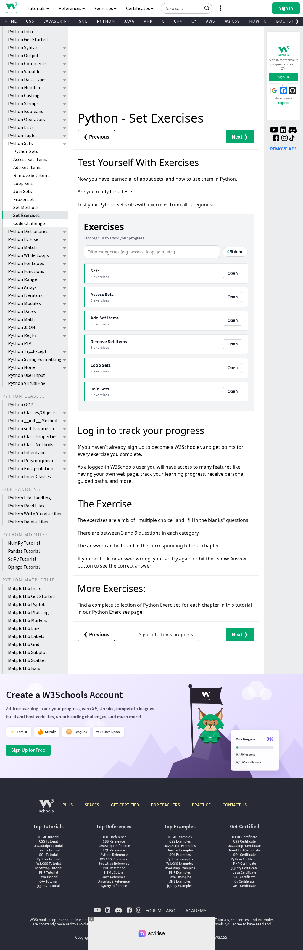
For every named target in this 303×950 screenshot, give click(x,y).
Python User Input (26, 375)
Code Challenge (29, 223)
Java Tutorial (48, 877)
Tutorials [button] (36, 8)
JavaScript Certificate (244, 845)
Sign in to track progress (166, 634)
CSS (30, 21)
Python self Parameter (31, 428)
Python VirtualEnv (26, 383)
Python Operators (26, 119)
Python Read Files (26, 506)
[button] (207, 8)
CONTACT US (235, 805)
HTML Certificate (244, 837)
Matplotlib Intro (25, 588)
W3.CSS (232, 21)
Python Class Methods (30, 444)
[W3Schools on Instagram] (284, 138)
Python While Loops (28, 255)
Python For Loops (26, 263)
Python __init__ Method (32, 420)
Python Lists (21, 127)
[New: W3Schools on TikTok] (292, 138)
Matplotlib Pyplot (26, 604)
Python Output (23, 55)
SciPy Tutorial (22, 559)
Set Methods (26, 207)
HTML (10, 21)
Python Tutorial (48, 859)
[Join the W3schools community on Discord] (292, 130)
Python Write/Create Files (34, 514)
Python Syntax (23, 47)
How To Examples (180, 850)
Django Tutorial (24, 567)
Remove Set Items (32, 175)
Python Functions (26, 271)
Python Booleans (25, 111)
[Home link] (11, 8)
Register (283, 103)
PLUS (67, 805)
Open (233, 273)
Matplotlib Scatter (27, 660)
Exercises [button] (104, 8)
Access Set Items (30, 159)
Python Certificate (244, 859)
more (125, 481)
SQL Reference (114, 850)
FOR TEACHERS (165, 805)
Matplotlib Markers (27, 620)
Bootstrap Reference (113, 863)
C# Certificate (244, 881)
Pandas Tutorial (24, 551)
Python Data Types (27, 79)
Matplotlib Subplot (27, 652)
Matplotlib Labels (26, 636)
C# (194, 21)
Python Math (21, 319)
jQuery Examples (179, 885)
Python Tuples (23, 135)
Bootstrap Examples (180, 868)
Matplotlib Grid (23, 644)
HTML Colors (113, 872)
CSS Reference (114, 841)
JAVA (129, 21)
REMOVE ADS (283, 149)
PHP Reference (114, 868)
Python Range (22, 279)
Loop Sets (23, 183)
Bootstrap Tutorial (48, 868)
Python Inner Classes (29, 476)
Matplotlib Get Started (31, 596)
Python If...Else (23, 239)
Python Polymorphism (31, 460)
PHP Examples (180, 872)
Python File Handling (29, 498)
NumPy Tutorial (24, 543)
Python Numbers (25, 87)
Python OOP (20, 404)
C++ (178, 21)
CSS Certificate (244, 841)
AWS (210, 21)
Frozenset (23, 199)
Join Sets (22, 191)
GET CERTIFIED (125, 805)
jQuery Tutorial (48, 885)
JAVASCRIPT (56, 21)
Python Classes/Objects (32, 412)
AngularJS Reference (114, 881)
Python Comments (27, 63)
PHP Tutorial (48, 872)
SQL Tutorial (48, 854)
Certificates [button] (138, 8)
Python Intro (21, 31)
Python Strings (23, 103)
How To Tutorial (48, 850)
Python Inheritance (28, 452)
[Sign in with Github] (292, 90)
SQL (83, 21)
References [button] (70, 8)
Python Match (22, 247)
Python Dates (22, 311)
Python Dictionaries (28, 231)
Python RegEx (22, 335)
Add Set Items (27, 167)
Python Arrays (22, 287)
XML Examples (180, 881)
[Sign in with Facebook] (283, 90)
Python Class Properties (32, 436)
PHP (148, 21)
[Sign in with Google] (274, 90)
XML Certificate (244, 885)
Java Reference (113, 877)
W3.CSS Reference (114, 859)
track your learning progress (173, 474)
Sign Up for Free (28, 750)
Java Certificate (244, 872)
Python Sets (20, 143)
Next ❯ (240, 136)
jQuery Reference (114, 885)
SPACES (92, 805)
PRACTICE (201, 805)
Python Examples (180, 859)
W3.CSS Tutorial (48, 863)
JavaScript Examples (180, 845)
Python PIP (19, 343)
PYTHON (106, 21)
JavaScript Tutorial (48, 845)
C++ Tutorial (48, 881)
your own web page (116, 474)
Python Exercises (111, 612)
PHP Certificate (244, 863)
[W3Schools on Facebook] (276, 138)
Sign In (283, 77)
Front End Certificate (244, 850)
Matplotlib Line (24, 628)
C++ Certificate (244, 877)
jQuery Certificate (244, 868)
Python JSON (21, 327)
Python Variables (25, 71)
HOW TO (258, 21)
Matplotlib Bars (24, 668)
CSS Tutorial (48, 841)
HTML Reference (113, 837)
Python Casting (24, 95)
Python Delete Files (28, 522)
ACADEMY (196, 910)
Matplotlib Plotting (28, 612)
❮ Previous (96, 136)
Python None (21, 367)
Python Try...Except (27, 351)
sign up (136, 447)
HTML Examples (180, 837)
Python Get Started (28, 39)
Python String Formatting (35, 359)
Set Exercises (26, 215)
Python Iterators (25, 295)
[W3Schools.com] (46, 808)
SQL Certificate (244, 854)
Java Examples (180, 877)
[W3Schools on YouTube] (274, 130)
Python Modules (24, 303)
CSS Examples (180, 841)
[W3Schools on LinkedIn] (283, 130)
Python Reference (114, 854)
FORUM (154, 910)
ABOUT (173, 910)
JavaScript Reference (114, 845)
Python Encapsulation (30, 468)
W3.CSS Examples (179, 863)
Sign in (98, 238)
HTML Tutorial (48, 837)
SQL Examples (180, 854)
